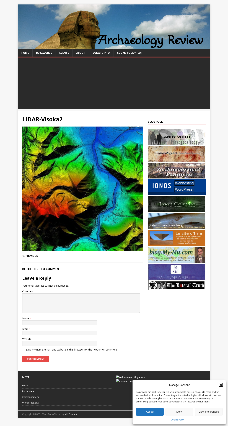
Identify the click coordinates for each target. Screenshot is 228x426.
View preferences (209, 411)
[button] (221, 385)
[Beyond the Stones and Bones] (177, 160)
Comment (28, 291)
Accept (150, 411)
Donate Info (101, 52)
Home (25, 52)
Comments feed (31, 397)
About (80, 52)
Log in (25, 385)
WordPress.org (30, 402)
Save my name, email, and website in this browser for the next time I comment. (72, 349)
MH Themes (71, 414)
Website (27, 339)
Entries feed (28, 391)
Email (25, 328)
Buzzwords (44, 52)
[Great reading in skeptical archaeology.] (177, 288)
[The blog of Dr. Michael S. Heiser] (177, 278)
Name (26, 318)
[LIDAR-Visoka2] (82, 249)
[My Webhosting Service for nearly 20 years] (177, 193)
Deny (179, 411)
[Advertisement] (114, 84)
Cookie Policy (177, 419)
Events (64, 52)
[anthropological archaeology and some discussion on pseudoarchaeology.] (177, 143)
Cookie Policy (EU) (129, 52)
